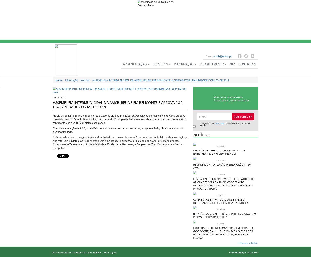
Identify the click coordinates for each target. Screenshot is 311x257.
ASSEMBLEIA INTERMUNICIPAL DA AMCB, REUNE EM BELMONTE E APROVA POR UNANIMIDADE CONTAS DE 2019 (160, 80)
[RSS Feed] (252, 56)
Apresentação (135, 64)
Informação (184, 64)
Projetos (161, 64)
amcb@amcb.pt (222, 56)
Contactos (247, 64)
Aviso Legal (219, 123)
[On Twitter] (246, 57)
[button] (55, 161)
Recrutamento (212, 64)
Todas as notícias (247, 243)
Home (59, 80)
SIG (232, 64)
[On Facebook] (240, 56)
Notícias (85, 80)
